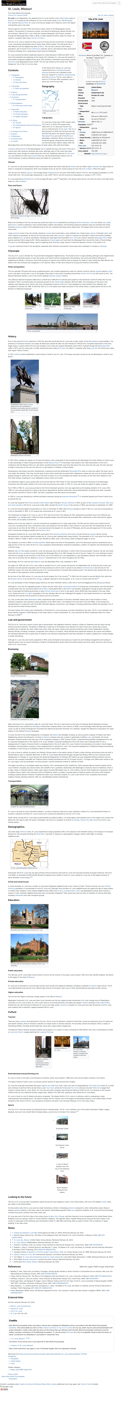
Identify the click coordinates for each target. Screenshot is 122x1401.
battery (55, 735)
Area (80, 109)
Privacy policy (13, 1374)
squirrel (92, 233)
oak (104, 222)
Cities (13, 1363)
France (62, 348)
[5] (60, 462)
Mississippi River (48, 136)
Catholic (17, 354)
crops (89, 737)
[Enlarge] (58, 110)
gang (102, 583)
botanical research (55, 276)
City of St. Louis (16, 1311)
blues (56, 1086)
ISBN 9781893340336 (49, 1274)
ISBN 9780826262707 (60, 1283)
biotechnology (70, 75)
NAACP (68, 589)
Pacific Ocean (63, 505)
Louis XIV (94, 348)
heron (71, 238)
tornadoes (22, 181)
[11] (77, 1111)
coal (68, 153)
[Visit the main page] (14, 3)
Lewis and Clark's (16, 1032)
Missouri (103, 81)
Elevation (81, 122)
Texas (95, 820)
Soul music (50, 1088)
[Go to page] (119, 3)
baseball (99, 271)
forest (55, 222)
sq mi (97, 112)
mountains (95, 166)
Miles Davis (97, 1088)
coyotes (48, 233)
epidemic (42, 542)
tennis (110, 271)
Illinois (41, 46)
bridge (35, 562)
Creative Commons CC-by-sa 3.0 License (57, 1328)
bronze (30, 404)
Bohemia (64, 534)
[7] (69, 576)
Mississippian (93, 341)
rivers (59, 20)
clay (9, 156)
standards (12, 1328)
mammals (16, 233)
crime (78, 891)
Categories (12, 1356)
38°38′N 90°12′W (99, 84)
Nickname (82, 55)
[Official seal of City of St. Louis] (104, 46)
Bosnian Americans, (30, 1259)
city (73, 129)
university (63, 1005)
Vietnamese (19, 895)
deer (78, 233)
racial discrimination (70, 586)
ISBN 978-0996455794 (46, 1250)
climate (73, 166)
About (40, 3)
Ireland (73, 534)
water (66, 129)
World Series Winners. (30, 1262)
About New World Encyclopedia (13, 1376)
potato (93, 534)
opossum (61, 235)
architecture (35, 49)
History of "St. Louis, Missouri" (22, 1345)
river (18, 517)
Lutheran (85, 1003)
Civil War (21, 551)
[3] (92, 124)
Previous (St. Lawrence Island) (17, 15)
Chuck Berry (93, 1086)
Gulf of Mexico (87, 169)
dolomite (22, 149)
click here (69, 1332)
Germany (56, 534)
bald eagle (19, 216)
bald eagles (56, 240)
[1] (94, 57)
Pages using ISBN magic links (21, 1370)
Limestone (12, 149)
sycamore (18, 227)
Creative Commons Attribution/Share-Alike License (37, 1384)
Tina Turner (75, 1088)
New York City (88, 273)
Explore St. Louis (17, 1309)
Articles (32, 3)
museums (23, 1021)
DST (88, 148)
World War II (43, 589)
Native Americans (83, 222)
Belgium (38, 726)
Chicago (39, 579)
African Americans (51, 591)
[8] (98, 578)
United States (64, 18)
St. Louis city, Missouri (22, 1240)
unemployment (69, 891)
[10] (31, 877)
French (26, 341)
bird (71, 235)
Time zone (82, 146)
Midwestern (33, 599)
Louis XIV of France (37, 38)
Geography (15, 1359)
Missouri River (23, 23)
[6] (78, 496)
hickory (14, 225)
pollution (71, 1208)
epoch (43, 149)
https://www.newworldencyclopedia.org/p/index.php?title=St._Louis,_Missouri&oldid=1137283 (53, 1354)
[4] (58, 178)
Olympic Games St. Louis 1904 (25, 1254)
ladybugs (103, 246)
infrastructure (89, 568)
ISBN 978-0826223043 (103, 1276)
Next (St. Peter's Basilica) (106, 15)
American (23, 832)
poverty (13, 62)
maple (108, 222)
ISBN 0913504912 (95, 1245)
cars (73, 1210)
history (28, 1338)
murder (104, 1202)
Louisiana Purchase (98, 503)
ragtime (44, 1086)
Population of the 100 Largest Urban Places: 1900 (45, 1252)
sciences (52, 77)
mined (34, 156)
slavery (41, 558)
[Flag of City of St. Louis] (87, 46)
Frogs (10, 246)
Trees (92, 222)
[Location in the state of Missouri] (96, 70)
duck (21, 238)
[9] (21, 614)
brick (72, 153)
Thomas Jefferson (67, 503)
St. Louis (14, 1313)
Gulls (76, 238)
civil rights (28, 593)
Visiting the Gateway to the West (26, 1233)
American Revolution (69, 497)
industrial (45, 72)
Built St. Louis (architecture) (21, 1306)
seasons (29, 173)
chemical (46, 737)
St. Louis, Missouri (20, 1242)
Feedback (48, 3)
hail (13, 181)
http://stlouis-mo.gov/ (99, 154)
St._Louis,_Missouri (18, 1339)
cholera (36, 542)
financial (28, 731)
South (21, 553)
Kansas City (85, 820)
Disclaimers (13, 1379)
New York (45, 530)
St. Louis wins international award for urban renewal (41, 1257)
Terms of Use (85, 1384)
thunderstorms (29, 179)
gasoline (17, 1210)
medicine (60, 75)
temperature (52, 173)
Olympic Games (16, 579)
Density (82, 132)
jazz (49, 1086)
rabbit (106, 233)
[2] (104, 57)
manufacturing (62, 70)
